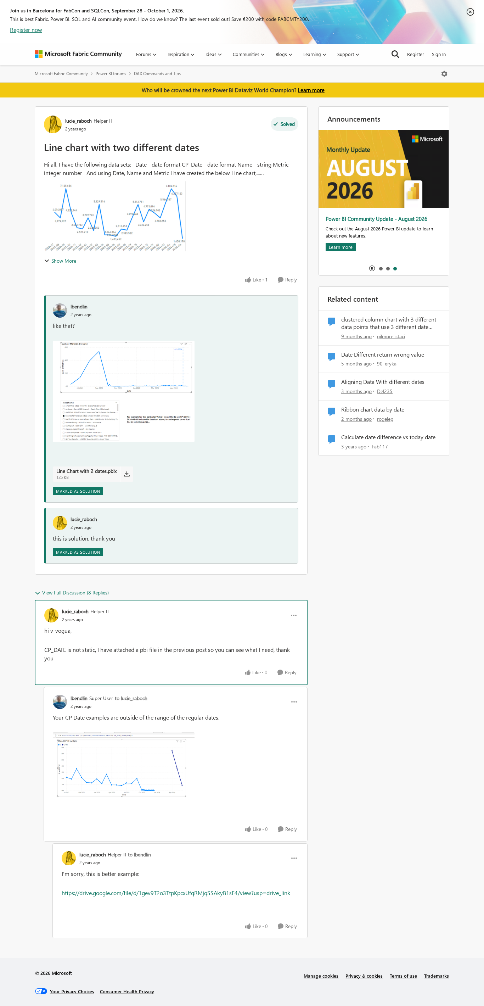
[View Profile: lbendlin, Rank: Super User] (60, 702)
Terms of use (403, 976)
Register (415, 54)
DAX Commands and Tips (157, 73)
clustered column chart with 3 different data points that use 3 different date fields (388, 323)
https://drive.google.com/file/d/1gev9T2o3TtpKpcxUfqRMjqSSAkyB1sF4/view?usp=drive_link (176, 892)
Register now (26, 29)
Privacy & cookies (364, 976)
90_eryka (386, 363)
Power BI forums (111, 73)
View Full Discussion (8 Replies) (75, 592)
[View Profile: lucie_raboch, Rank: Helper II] (53, 124)
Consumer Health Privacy (127, 991)
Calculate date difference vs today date (388, 437)
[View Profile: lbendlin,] (60, 310)
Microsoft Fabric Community (61, 73)
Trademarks (436, 976)
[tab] (380, 268)
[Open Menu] (444, 74)
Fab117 (380, 446)
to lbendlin (139, 854)
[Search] (395, 54)
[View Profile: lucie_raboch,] (60, 523)
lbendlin (79, 306)
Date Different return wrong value (382, 354)
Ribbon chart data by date (372, 409)
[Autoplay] (372, 268)
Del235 (385, 391)
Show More (63, 260)
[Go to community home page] (78, 54)
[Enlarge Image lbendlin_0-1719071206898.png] (124, 766)
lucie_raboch (78, 120)
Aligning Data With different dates (382, 381)
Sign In (439, 54)
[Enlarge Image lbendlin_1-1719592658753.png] (124, 391)
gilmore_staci (391, 336)
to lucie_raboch (131, 698)
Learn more (311, 90)
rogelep (385, 418)
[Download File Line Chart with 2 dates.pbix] (126, 473)
